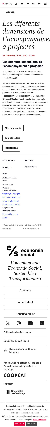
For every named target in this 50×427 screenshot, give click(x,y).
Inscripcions (11, 147)
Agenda (10, 11)
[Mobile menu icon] (45, 3)
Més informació (39, 419)
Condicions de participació (16, 340)
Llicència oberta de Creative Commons (22, 350)
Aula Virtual (25, 302)
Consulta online (25, 313)
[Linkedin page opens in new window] (42, 323)
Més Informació (13, 128)
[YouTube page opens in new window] (30, 323)
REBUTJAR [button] (31, 424)
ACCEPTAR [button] (19, 424)
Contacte (25, 290)
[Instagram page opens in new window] (19, 323)
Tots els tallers (13, 137)
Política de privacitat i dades (17, 332)
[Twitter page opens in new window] (8, 323)
